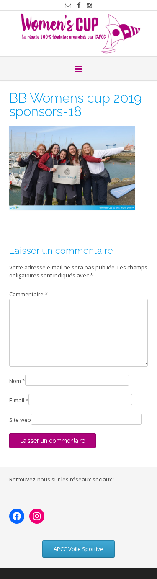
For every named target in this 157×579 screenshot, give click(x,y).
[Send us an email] (68, 5)
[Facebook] (16, 516)
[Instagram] (36, 516)
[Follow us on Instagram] (89, 5)
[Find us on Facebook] (79, 5)
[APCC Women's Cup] (78, 33)
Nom (17, 381)
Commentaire (28, 294)
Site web (20, 420)
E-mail (18, 400)
